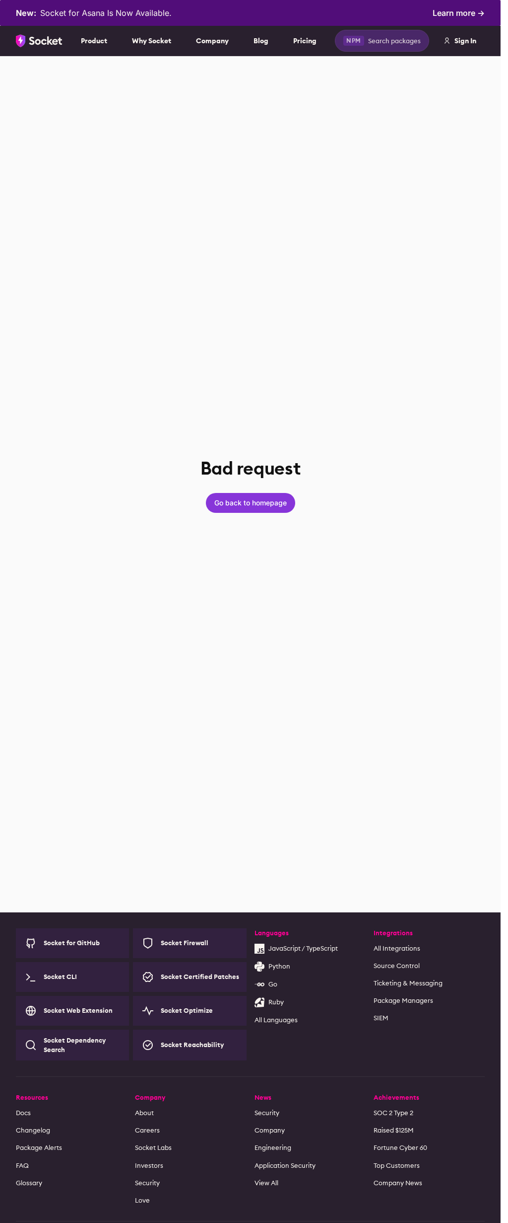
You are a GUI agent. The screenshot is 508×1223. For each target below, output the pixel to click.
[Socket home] (39, 41)
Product (94, 40)
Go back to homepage (250, 502)
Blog (261, 40)
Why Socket (151, 40)
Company (212, 40)
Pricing (305, 40)
